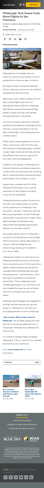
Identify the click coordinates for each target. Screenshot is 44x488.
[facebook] (6, 477)
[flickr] (26, 477)
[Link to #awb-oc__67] (24, 5)
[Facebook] (4, 39)
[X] (10, 39)
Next (37, 362)
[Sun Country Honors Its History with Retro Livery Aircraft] (11, 376)
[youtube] (21, 477)
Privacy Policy (8, 472)
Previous (8, 362)
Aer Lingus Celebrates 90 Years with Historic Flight (33, 392)
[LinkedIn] (20, 39)
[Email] (25, 39)
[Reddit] (15, 39)
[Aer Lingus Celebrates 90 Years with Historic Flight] (33, 376)
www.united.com (15, 349)
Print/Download (10, 45)
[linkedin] (31, 477)
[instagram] (16, 477)
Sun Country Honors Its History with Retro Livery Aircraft (11, 392)
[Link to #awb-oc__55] (20, 4)
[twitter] (11, 477)
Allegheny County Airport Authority (23, 470)
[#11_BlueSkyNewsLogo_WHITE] (9, 4)
